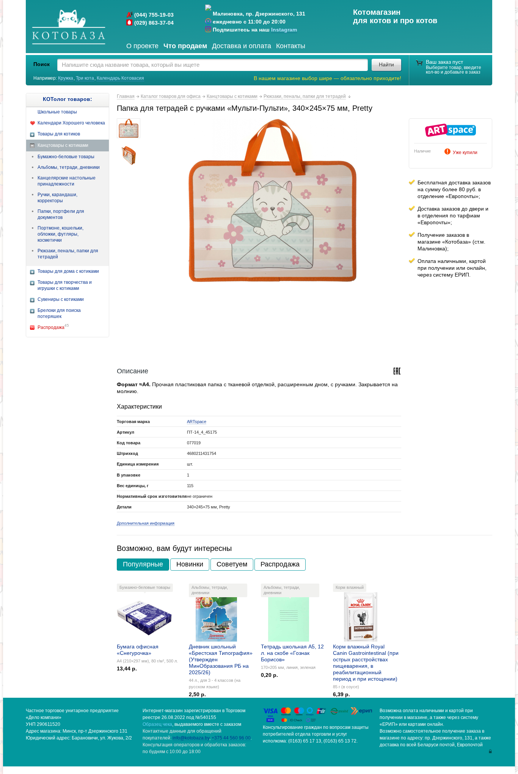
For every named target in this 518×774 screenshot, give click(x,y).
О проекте (142, 46)
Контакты (290, 46)
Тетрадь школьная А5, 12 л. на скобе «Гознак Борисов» (292, 652)
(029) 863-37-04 (154, 23)
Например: (45, 78)
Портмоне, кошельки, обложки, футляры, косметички (60, 234)
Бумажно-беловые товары (66, 156)
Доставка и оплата (241, 46)
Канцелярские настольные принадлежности (67, 181)
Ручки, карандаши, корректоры (57, 197)
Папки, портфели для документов (61, 214)
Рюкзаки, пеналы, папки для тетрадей (68, 254)
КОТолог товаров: (67, 99)
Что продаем (185, 46)
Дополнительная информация (145, 523)
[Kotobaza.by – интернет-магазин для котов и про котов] (68, 27)
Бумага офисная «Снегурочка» (138, 649)
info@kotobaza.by (191, 738)
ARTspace (196, 421)
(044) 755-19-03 (154, 15)
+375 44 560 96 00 (231, 738)
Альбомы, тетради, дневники (69, 167)
